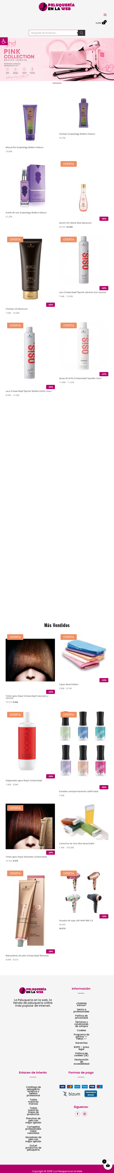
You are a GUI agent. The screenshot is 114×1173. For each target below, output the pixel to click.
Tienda (14, 615)
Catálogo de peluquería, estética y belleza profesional (33, 1091)
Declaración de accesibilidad (81, 1062)
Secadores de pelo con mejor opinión (33, 1139)
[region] (57, 59)
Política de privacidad (81, 1017)
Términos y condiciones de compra (81, 1024)
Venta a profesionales (81, 1010)
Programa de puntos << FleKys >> (81, 1037)
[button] (57, 59)
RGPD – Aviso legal (81, 1048)
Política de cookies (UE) (81, 1054)
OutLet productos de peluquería (33, 1148)
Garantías (81, 1043)
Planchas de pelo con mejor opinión (33, 1120)
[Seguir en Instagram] (84, 1113)
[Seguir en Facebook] (77, 1113)
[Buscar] (81, 33)
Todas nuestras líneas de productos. (33, 1111)
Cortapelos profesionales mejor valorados (33, 1130)
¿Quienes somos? (81, 1004)
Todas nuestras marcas (33, 1102)
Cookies (81, 1030)
